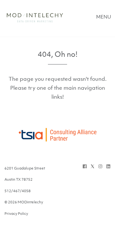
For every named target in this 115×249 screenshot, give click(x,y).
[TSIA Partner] (57, 138)
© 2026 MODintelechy (23, 202)
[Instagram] (100, 166)
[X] (92, 166)
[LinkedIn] (108, 166)
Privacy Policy (16, 213)
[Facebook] (85, 166)
